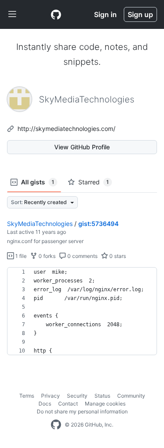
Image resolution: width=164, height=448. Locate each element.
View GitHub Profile (82, 147)
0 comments (82, 256)
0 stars (117, 256)
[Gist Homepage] (56, 14)
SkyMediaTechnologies (40, 223)
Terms (26, 395)
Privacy (50, 395)
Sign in (105, 14)
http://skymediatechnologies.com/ (66, 128)
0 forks (46, 256)
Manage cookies (105, 403)
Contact (68, 403)
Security (77, 395)
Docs (44, 403)
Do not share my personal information (82, 411)
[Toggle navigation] (12, 14)
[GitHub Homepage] (56, 424)
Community (131, 395)
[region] (82, 311)
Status (102, 395)
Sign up (140, 14)
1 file (20, 256)
